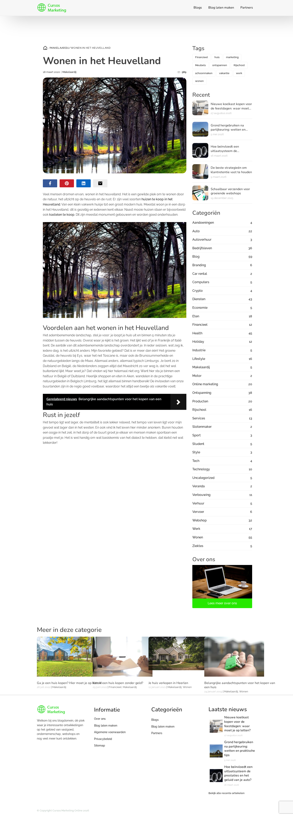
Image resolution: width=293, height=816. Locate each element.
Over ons (100, 718)
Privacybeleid (103, 739)
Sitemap (99, 745)
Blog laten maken (221, 7)
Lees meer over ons (222, 603)
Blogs (198, 7)
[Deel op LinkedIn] (83, 183)
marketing (232, 57)
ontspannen (219, 65)
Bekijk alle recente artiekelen (226, 793)
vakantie (224, 73)
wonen (199, 80)
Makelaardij (59, 47)
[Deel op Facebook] (50, 183)
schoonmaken (203, 73)
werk (239, 73)
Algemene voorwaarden (110, 732)
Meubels (200, 65)
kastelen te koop (61, 214)
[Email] (100, 183)
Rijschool (239, 65)
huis (216, 57)
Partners (246, 7)
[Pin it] (67, 183)
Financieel (201, 57)
